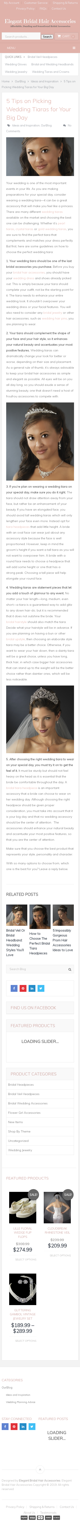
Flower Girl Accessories (24, 1113)
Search (47, 36)
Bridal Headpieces (21, 1085)
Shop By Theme (19, 1131)
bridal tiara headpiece (21, 788)
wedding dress (23, 278)
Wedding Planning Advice (20, 1402)
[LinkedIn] (32, 988)
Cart (68, 36)
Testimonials (48, 1512)
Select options (25, 1259)
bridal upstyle (15, 639)
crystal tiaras (24, 229)
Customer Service (36, 2)
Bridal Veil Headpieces (42, 57)
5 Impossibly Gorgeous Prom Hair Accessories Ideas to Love (63, 940)
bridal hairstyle (16, 622)
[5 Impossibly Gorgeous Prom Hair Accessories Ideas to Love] (63, 916)
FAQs (43, 8)
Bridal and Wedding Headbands (52, 64)
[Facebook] (14, 988)
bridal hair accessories (29, 272)
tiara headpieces (18, 527)
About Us (29, 1512)
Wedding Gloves (16, 64)
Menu (11, 48)
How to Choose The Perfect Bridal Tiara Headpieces (39, 943)
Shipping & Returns (42, 1507)
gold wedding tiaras (52, 229)
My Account (11, 2)
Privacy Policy (25, 8)
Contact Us (59, 8)
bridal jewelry (52, 313)
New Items (15, 1122)
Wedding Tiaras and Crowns (50, 71)
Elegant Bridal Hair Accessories (39, 1480)
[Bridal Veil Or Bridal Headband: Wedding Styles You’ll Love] (17, 916)
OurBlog (46, 125)
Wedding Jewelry (16, 71)
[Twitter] (41, 988)
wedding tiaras (52, 212)
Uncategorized (18, 1141)
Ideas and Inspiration (26, 125)
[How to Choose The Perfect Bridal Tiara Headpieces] (40, 918)
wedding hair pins (54, 318)
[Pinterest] (23, 988)
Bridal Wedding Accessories (28, 1103)
